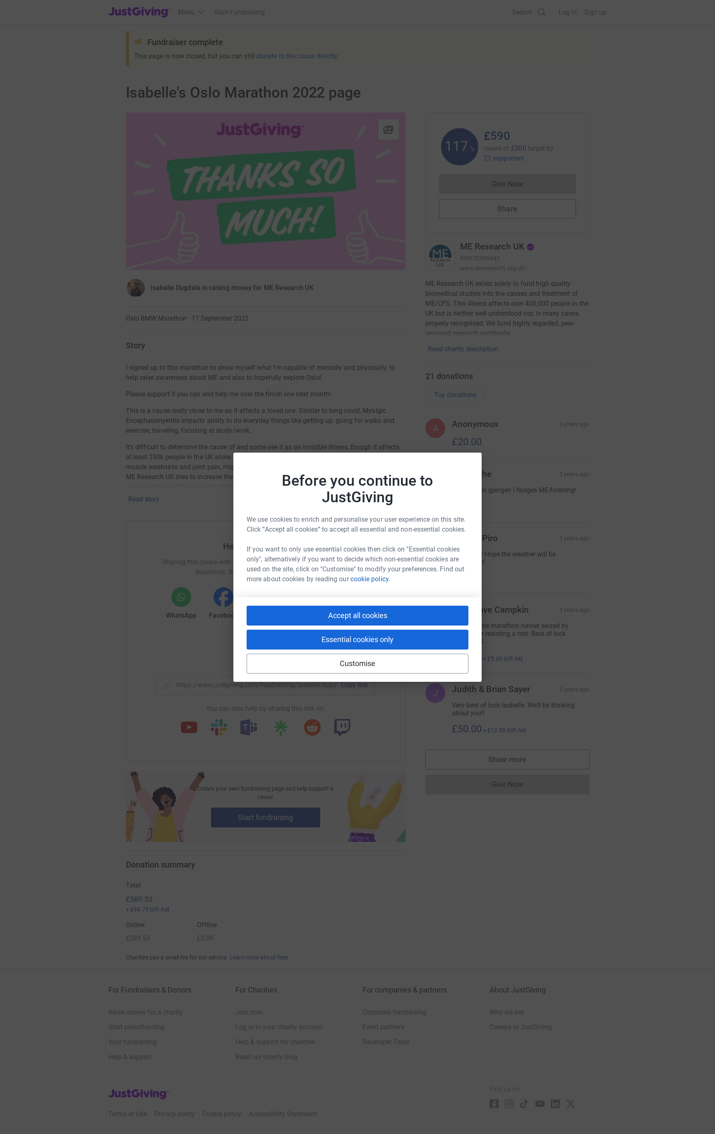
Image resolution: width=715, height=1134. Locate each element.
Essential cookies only (357, 639)
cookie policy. (370, 579)
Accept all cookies (357, 615)
